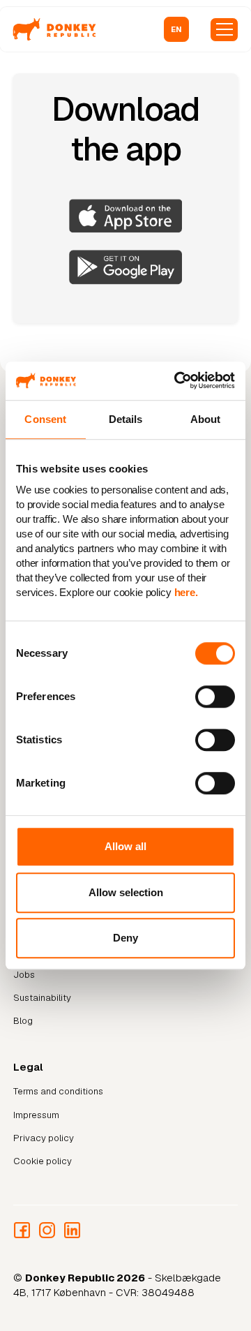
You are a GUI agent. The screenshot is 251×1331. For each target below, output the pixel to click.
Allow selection (126, 892)
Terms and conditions (58, 1091)
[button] (176, 30)
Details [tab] (126, 419)
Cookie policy (42, 1161)
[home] (54, 29)
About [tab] (205, 419)
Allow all (125, 846)
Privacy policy (43, 1138)
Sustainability (42, 998)
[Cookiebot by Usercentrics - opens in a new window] (178, 380)
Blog (23, 1021)
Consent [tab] (45, 419)
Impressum (36, 1115)
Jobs (24, 975)
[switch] (215, 697)
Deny (125, 938)
